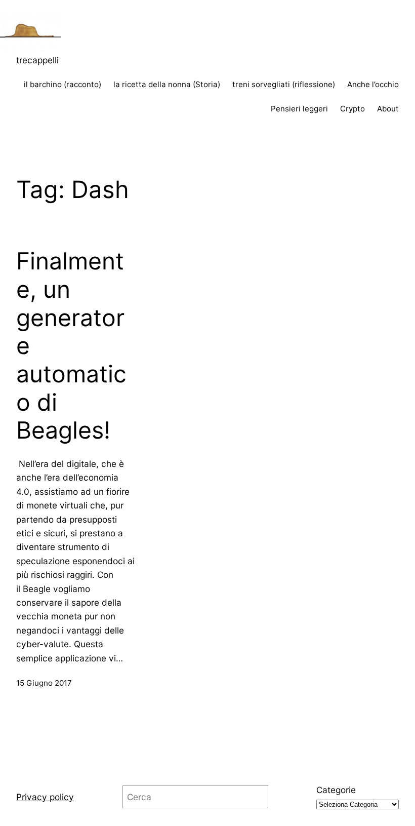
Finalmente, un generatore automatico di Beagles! (71, 345)
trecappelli (37, 60)
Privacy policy (45, 797)
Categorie (336, 789)
